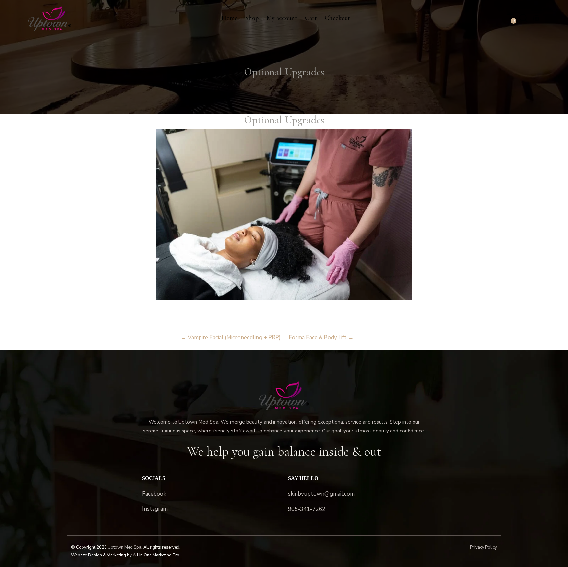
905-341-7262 (306, 509)
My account (282, 18)
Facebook (154, 494)
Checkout (337, 18)
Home (229, 18)
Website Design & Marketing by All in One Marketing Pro (125, 555)
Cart (311, 18)
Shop (252, 18)
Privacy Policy (483, 547)
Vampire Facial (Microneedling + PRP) (231, 337)
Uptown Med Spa (124, 547)
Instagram (155, 509)
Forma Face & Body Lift (321, 337)
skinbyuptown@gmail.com (321, 494)
